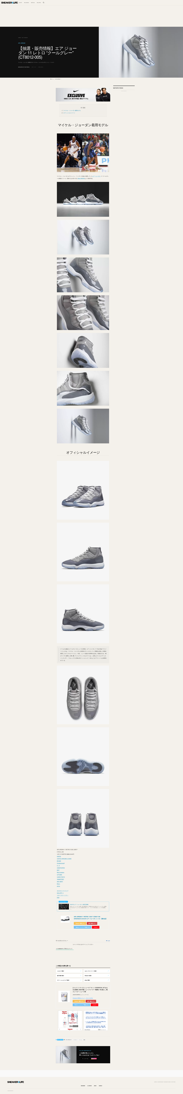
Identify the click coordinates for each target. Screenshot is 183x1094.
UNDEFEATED (61, 868)
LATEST (20, 2)
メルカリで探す (60, 971)
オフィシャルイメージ (69, 113)
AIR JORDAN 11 (68, 1039)
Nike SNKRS (81, 178)
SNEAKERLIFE (9, 2)
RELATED (39, 2)
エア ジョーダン (96, 176)
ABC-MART (60, 881)
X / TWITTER (89, 1085)
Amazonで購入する (80, 923)
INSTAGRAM (83, 1085)
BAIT (58, 870)
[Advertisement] (91, 16)
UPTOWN (59, 875)
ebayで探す (87, 980)
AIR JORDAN (60, 1039)
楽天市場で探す (60, 975)
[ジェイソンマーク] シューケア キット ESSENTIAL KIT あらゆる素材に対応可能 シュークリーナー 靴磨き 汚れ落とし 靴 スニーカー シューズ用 (90, 990)
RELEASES (26, 2)
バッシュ (80, 1039)
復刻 (84, 1039)
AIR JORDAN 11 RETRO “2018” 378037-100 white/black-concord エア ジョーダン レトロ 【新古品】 (90, 918)
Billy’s (58, 884)
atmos (58, 886)
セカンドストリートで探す (91, 971)
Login (108, 940)
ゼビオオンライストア (62, 891)
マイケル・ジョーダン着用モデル (72, 110)
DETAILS (33, 2)
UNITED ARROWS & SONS (64, 859)
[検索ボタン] (43, 2)
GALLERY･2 (60, 893)
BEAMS (59, 861)
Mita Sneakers (60, 872)
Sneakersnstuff (61, 863)
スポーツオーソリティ (62, 895)
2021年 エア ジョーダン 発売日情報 (79, 904)
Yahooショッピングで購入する (83, 927)
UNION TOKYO (61, 877)
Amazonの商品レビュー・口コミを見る (83, 998)
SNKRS (59, 856)
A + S (58, 865)
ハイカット (75, 1039)
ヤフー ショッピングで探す (63, 980)
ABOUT (95, 1085)
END (58, 897)
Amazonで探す (88, 975)
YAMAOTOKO (60, 879)
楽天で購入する (92, 923)
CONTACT (100, 1085)
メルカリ (96, 927)
